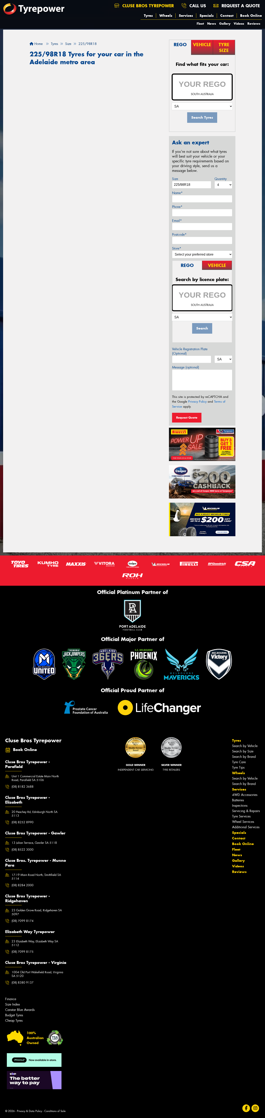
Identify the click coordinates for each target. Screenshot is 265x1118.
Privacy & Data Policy (29, 1111)
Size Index (12, 1004)
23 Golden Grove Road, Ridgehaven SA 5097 (37, 912)
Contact (227, 15)
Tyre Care (239, 762)
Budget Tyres (14, 1015)
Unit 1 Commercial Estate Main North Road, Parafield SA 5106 (35, 778)
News (211, 23)
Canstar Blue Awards (20, 1010)
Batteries (238, 800)
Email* (177, 221)
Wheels (165, 15)
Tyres (148, 15)
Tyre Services (241, 816)
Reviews (253, 23)
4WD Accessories (244, 795)
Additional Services (245, 827)
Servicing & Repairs (246, 811)
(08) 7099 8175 (23, 952)
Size (175, 179)
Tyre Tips (238, 767)
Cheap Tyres (14, 1020)
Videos (239, 23)
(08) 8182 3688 (23, 786)
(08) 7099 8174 (23, 921)
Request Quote (186, 417)
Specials (207, 15)
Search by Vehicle (245, 746)
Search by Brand (244, 757)
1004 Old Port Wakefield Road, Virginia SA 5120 (37, 974)
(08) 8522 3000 (23, 849)
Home (38, 44)
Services (186, 15)
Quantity (220, 179)
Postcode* (179, 234)
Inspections (239, 805)
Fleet (200, 23)
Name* (177, 193)
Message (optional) (185, 367)
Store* (176, 248)
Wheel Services (243, 822)
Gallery (224, 23)
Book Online (251, 15)
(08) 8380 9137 (23, 982)
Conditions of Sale (55, 1111)
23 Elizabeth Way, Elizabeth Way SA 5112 (35, 943)
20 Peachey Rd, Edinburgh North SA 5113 (35, 813)
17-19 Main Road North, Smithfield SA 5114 (36, 876)
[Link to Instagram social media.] (255, 1108)
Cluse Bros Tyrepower (147, 5)
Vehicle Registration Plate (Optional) (189, 351)
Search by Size (242, 751)
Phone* (177, 207)
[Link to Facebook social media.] (246, 1108)
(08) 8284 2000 (23, 885)
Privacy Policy (197, 402)
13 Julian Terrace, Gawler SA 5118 (34, 843)
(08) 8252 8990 (23, 822)
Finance (10, 999)
